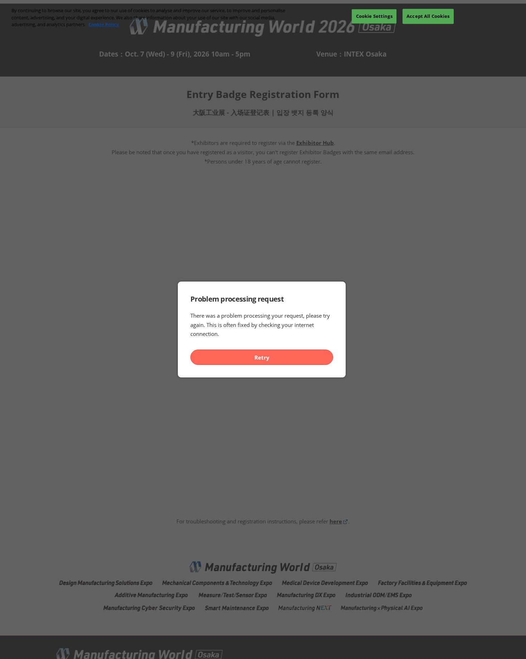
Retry (261, 357)
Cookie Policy (103, 24)
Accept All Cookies (427, 16)
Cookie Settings (374, 16)
